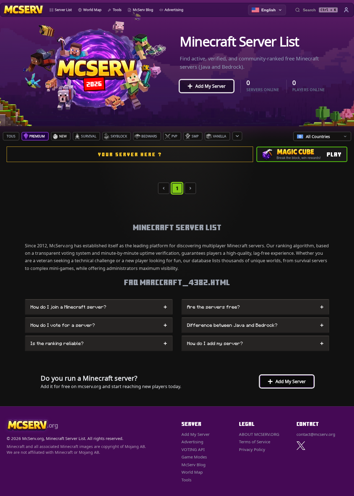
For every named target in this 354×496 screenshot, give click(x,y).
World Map (92, 9)
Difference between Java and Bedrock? (255, 325)
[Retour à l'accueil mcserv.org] (23, 9)
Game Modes (194, 457)
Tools (117, 9)
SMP (195, 136)
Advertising (174, 9)
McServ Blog (143, 9)
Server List (63, 9)
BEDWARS (149, 136)
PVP (174, 136)
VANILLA (219, 136)
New (63, 136)
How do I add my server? (255, 343)
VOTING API (193, 449)
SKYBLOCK (119, 136)
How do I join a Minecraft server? (98, 307)
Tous (11, 136)
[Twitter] (300, 445)
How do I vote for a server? (98, 325)
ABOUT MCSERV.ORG (259, 434)
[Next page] (190, 188)
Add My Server (204, 86)
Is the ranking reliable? (98, 343)
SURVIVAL (88, 136)
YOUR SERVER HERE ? (130, 154)
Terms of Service (254, 441)
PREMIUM (37, 136)
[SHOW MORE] (237, 136)
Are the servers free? (255, 307)
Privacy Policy (252, 449)
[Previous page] (164, 188)
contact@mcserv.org (315, 434)
